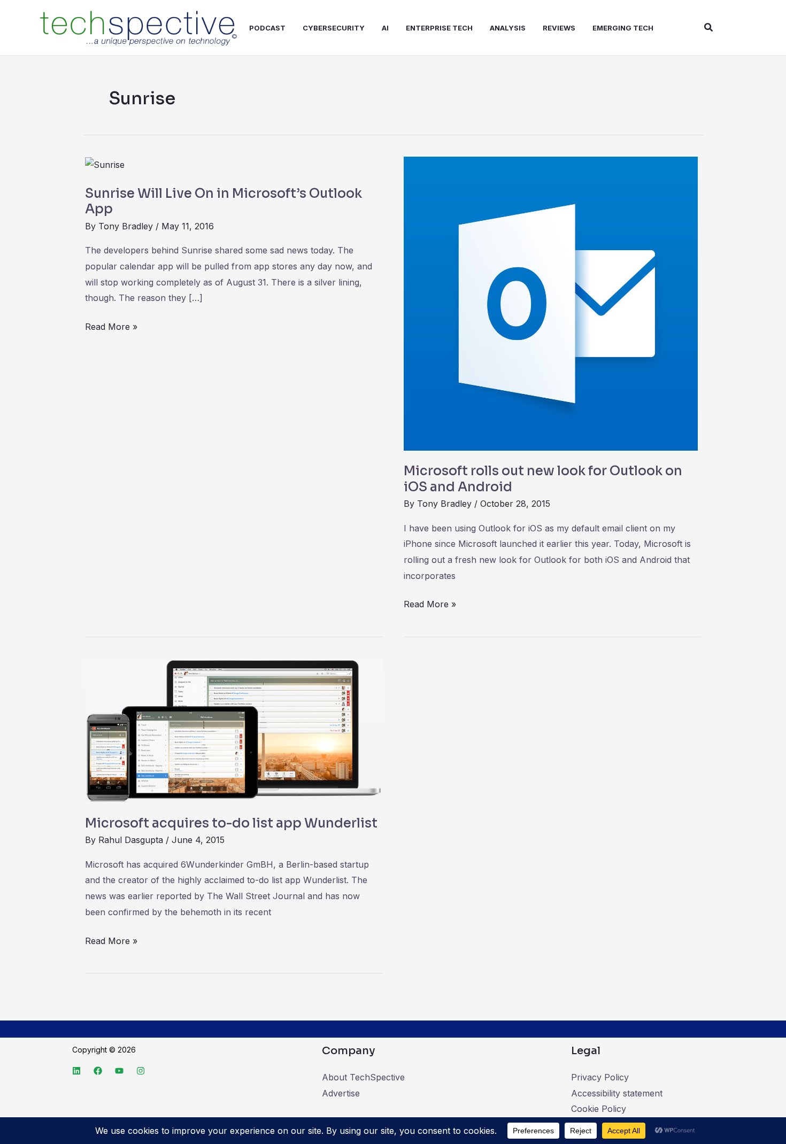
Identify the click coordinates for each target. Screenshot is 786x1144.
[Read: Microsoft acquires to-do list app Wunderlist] (233, 729)
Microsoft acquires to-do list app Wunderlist (231, 823)
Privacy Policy (600, 1077)
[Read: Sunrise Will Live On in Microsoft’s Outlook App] (105, 164)
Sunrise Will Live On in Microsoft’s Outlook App (223, 201)
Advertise (341, 1093)
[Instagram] (140, 1070)
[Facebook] (98, 1070)
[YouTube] (119, 1070)
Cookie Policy (598, 1108)
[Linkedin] (76, 1070)
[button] (709, 27)
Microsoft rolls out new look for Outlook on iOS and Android (543, 479)
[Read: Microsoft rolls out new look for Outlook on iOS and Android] (551, 303)
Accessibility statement (616, 1093)
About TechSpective (363, 1077)
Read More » (111, 325)
